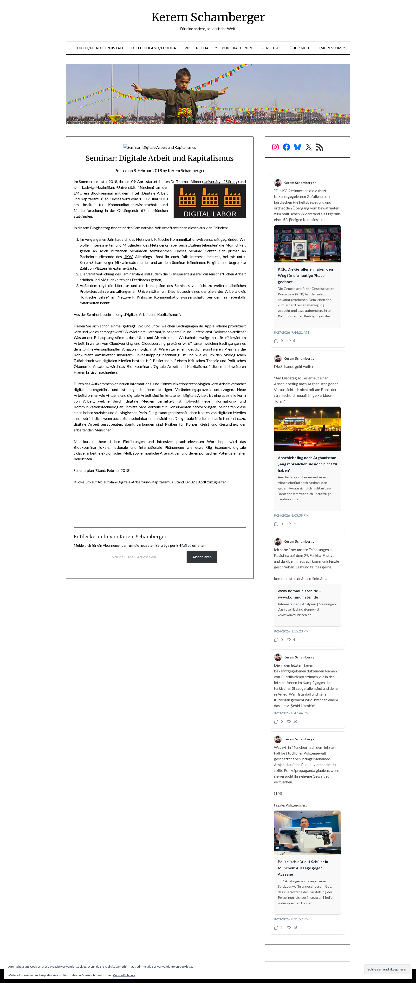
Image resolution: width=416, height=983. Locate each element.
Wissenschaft (198, 48)
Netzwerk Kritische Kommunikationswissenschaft (177, 239)
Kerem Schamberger (208, 17)
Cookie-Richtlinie (124, 975)
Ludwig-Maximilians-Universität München (117, 187)
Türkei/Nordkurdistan (99, 48)
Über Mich (300, 48)
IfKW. (128, 256)
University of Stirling (220, 181)
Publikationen (237, 48)
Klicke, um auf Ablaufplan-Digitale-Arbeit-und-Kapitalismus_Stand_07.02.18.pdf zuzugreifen (150, 482)
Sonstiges (271, 48)
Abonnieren (202, 556)
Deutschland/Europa (153, 48)
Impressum (330, 48)
